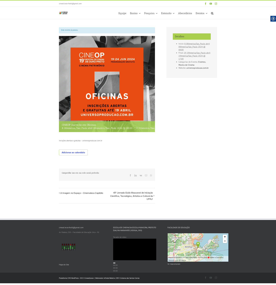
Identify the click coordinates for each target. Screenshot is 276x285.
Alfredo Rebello (109, 278)
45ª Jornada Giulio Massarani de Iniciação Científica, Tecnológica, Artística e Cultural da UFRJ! (131, 195)
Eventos (201, 62)
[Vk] (141, 175)
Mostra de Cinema (186, 65)
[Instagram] (216, 3)
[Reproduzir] (114, 269)
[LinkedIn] (135, 175)
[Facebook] (205, 3)
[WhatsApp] (151, 175)
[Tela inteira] (114, 283)
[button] (212, 13)
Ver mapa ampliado (173, 264)
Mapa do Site (64, 264)
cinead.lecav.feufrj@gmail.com (70, 3)
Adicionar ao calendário (73, 152)
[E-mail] (146, 175)
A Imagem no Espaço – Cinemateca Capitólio (81, 192)
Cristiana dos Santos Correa (129, 278)
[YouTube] (211, 3)
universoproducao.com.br (197, 68)
